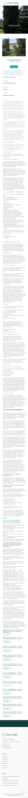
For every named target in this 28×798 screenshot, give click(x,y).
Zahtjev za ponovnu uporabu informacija (11, 522)
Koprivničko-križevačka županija (10, 780)
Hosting (18, 795)
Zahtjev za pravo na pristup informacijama (12, 520)
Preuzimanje (5, 80)
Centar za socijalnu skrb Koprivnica (11, 783)
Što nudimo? (6, 759)
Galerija (5, 761)
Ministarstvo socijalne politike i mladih (12, 776)
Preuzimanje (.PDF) (7, 634)
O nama (5, 765)
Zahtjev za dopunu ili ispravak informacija (11, 521)
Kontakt (5, 767)
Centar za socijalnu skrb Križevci (10, 785)
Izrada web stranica (12, 795)
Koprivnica (6, 778)
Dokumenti (6, 763)
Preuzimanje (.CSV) (7, 642)
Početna (5, 756)
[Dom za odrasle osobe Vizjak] (14, 3)
